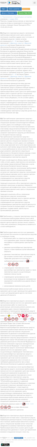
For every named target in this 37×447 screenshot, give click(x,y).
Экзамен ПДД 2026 (25, 13)
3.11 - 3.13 (29, 404)
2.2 (6, 315)
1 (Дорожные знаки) (15, 43)
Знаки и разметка (14, 9)
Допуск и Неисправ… (8, 13)
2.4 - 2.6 (14, 315)
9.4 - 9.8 (27, 321)
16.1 (33, 321)
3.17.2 (21, 319)
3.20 (28, 319)
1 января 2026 (13, 19)
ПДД (3, 9)
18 (15, 41)
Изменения (26, 9)
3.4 (25, 261)
